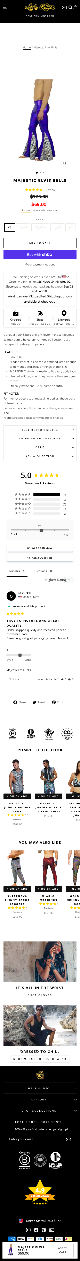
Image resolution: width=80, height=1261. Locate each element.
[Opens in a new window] (28, 1230)
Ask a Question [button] (42, 557)
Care (40, 447)
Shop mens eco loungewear (39, 1059)
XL (70, 227)
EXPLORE (39, 1099)
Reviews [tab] (14, 571)
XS (10, 227)
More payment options (40, 264)
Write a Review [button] (42, 548)
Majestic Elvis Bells (19, 670)
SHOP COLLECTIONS (39, 1110)
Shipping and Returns (40, 438)
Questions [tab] (40, 571)
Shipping (26, 210)
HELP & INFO (39, 1088)
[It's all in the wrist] (40, 961)
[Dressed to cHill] (40, 1025)
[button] (63, 679)
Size (40, 219)
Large (57, 227)
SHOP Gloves (40, 995)
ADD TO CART (63, 1250)
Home (27, 47)
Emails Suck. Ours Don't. (39, 1122)
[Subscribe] (68, 1139)
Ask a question (39, 456)
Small (23, 227)
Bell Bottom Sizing (40, 429)
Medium (40, 227)
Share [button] (15, 679)
